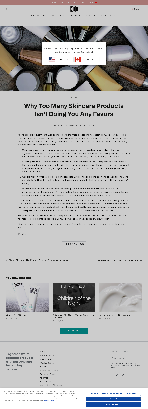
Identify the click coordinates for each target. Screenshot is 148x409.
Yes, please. (64, 59)
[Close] (140, 398)
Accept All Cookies (113, 404)
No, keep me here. (89, 59)
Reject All (113, 399)
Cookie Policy (49, 400)
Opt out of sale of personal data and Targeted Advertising (113, 393)
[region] (74, 398)
